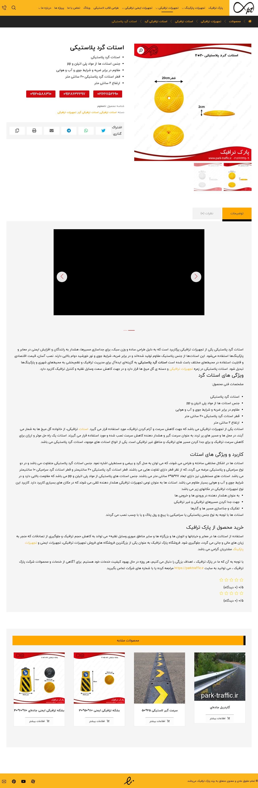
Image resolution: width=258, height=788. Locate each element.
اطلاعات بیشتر (217, 718)
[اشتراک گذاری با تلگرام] (69, 131)
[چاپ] (34, 131)
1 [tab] (125, 330)
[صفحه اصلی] (250, 21)
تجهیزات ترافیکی (66, 112)
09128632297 (74, 94)
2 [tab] (131, 330)
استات (83, 429)
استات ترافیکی (108, 112)
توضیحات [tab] (236, 213)
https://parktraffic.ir (189, 568)
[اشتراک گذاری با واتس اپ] (86, 131)
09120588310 (40, 94)
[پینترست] (14, 781)
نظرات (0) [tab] (207, 213)
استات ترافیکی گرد (88, 112)
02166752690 (107, 94)
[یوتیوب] (23, 781)
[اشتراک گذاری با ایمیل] (51, 131)
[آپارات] (33, 781)
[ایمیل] (4, 781)
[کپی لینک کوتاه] (17, 131)
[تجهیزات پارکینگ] (243, 8)
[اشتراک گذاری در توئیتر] (103, 131)
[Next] (196, 277)
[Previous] (62, 277)
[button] (140, 50)
